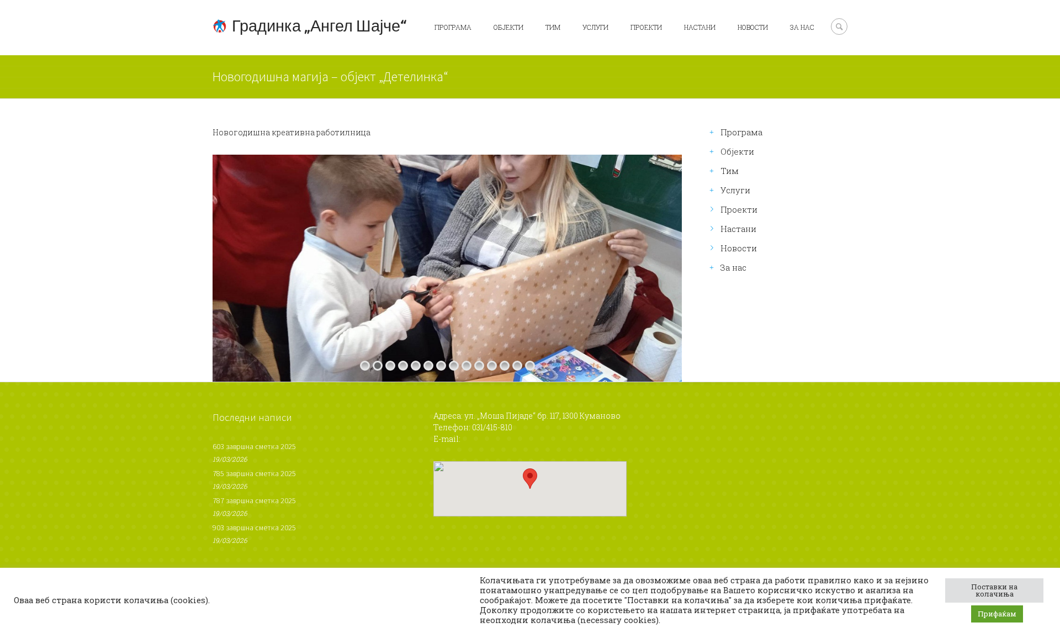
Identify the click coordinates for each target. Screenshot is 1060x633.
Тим (552, 27)
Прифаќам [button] (997, 614)
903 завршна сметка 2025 (254, 527)
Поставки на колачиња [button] (994, 590)
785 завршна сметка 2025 (254, 473)
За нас (802, 27)
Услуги (595, 27)
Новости (753, 27)
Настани (700, 27)
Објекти (508, 27)
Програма (452, 27)
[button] (530, 478)
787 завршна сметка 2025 (254, 500)
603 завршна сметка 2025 (254, 446)
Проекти (646, 27)
